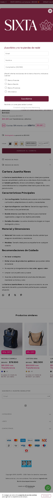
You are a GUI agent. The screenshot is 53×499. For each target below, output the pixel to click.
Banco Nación (13, 84)
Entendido (46, 496)
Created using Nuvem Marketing (26, 107)
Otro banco (12, 92)
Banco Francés (13, 80)
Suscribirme (26, 99)
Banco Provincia (14, 88)
